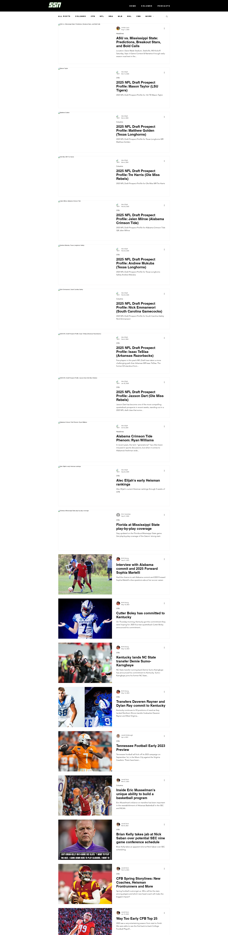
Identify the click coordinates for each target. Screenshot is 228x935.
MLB (120, 16)
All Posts (64, 16)
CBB (138, 16)
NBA (111, 16)
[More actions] (165, 28)
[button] (167, 16)
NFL (102, 16)
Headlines (120, 34)
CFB (93, 16)
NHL (129, 16)
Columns (80, 16)
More (148, 16)
